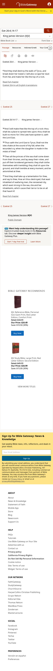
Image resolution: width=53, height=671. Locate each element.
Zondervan (13, 609)
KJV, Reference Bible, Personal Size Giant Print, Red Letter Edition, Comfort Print (25, 315)
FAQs (10, 534)
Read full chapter (11, 82)
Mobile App (13, 508)
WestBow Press (15, 606)
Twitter (11, 639)
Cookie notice (14, 562)
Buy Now (17, 333)
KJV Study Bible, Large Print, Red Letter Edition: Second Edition (26, 359)
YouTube (12, 643)
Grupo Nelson (14, 595)
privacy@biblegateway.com (13, 481)
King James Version (17, 215)
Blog (10, 515)
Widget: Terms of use (18, 569)
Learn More (35, 241)
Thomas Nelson (15, 602)
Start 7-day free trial (15, 241)
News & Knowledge (17, 501)
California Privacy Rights (20, 555)
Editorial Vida (14, 599)
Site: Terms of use (16, 565)
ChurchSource (14, 588)
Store (10, 511)
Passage (5, 47)
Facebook (12, 625)
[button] (49, 4)
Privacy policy (14, 551)
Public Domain (15, 220)
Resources (16, 47)
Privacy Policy (16, 479)
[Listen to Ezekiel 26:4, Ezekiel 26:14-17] (33, 56)
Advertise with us (16, 545)
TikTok (11, 636)
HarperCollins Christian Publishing (24, 592)
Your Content (45, 47)
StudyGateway (14, 585)
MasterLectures (15, 613)
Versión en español (17, 655)
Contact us (13, 548)
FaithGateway (14, 581)
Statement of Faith (16, 504)
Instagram (13, 629)
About (11, 497)
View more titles (26, 386)
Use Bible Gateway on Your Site (22, 541)
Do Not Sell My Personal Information (26, 558)
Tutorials (12, 538)
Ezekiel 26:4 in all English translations (20, 85)
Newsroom (13, 518)
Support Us (13, 521)
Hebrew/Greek (30, 47)
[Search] (48, 30)
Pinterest (12, 632)
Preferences (13, 659)
